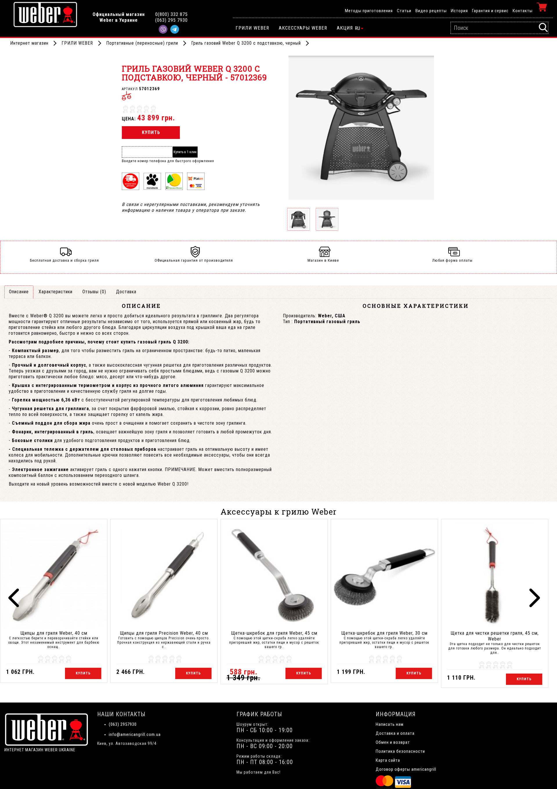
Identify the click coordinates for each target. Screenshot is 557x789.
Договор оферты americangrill (406, 769)
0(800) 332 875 (171, 14)
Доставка (126, 291)
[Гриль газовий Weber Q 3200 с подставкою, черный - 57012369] (361, 128)
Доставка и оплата (395, 733)
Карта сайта (388, 760)
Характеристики (56, 291)
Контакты (523, 10)
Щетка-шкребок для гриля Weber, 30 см (384, 633)
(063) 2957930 (123, 724)
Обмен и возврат (393, 742)
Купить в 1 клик (185, 152)
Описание (19, 291)
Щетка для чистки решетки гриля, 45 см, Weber (495, 636)
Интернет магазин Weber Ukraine (39, 750)
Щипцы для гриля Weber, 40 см (53, 633)
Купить (151, 132)
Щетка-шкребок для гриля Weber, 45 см (274, 633)
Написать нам (390, 724)
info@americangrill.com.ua (135, 734)
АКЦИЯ (345, 28)
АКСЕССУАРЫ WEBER (303, 28)
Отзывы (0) (94, 291)
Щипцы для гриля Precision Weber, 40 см (164, 633)
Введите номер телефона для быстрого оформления (168, 161)
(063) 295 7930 (171, 20)
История (459, 10)
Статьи (404, 10)
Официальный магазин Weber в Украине (119, 17)
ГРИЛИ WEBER (252, 28)
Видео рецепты (431, 10)
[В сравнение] (126, 95)
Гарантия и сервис (490, 10)
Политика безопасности (400, 751)
